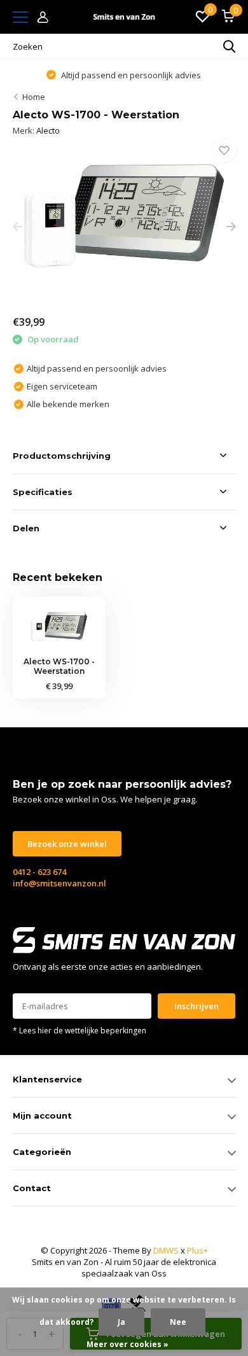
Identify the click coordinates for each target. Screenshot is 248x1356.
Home (33, 96)
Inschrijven (196, 1006)
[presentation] (17, 227)
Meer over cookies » (127, 1344)
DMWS (166, 1250)
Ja (121, 1322)
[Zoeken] (229, 46)
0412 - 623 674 (39, 871)
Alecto (48, 130)
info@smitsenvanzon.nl (59, 883)
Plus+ (197, 1250)
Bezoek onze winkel (67, 843)
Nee (178, 1322)
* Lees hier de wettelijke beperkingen (79, 1030)
